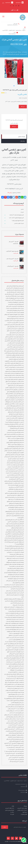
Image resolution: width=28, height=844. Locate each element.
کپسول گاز (19, 499)
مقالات (13, 806)
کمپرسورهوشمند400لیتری (17, 607)
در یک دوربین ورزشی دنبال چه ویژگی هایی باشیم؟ (15, 419)
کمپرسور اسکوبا (16, 532)
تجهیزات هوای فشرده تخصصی (16, 650)
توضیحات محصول (21, 137)
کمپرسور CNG (16, 300)
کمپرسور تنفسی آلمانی (15, 509)
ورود (12, 10)
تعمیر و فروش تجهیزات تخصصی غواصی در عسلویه (14, 482)
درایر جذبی (15, 646)
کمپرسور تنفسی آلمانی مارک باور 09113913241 (10, 54)
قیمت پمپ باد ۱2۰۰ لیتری (17, 709)
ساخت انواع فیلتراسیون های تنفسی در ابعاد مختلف (14, 683)
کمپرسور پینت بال (11, 308)
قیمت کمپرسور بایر (18, 463)
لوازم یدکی (10, 548)
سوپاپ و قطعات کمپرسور (17, 554)
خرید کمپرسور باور (18, 473)
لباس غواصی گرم (10, 564)
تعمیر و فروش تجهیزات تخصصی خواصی (14, 320)
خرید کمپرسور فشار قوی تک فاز (16, 697)
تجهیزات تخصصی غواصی (22, 810)
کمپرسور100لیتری (18, 581)
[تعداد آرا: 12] (1, 92)
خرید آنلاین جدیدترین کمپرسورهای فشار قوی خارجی (15, 694)
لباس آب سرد (14, 499)
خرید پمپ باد (19, 711)
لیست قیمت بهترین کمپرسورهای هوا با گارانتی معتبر (15, 702)
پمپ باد (13, 473)
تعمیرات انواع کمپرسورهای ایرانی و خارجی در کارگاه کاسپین (14, 438)
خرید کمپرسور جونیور (15, 471)
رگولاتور (16, 481)
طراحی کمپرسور (9, 607)
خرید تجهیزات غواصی (17, 593)
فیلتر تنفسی (17, 625)
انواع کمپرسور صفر (15, 526)
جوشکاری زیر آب (19, 349)
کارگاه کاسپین (11, 296)
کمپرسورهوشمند (4, 587)
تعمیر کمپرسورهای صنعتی (16, 359)
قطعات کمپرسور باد (17, 542)
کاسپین (12, 286)
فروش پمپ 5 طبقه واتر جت (15, 727)
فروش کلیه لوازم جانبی (16, 540)
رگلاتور (19, 481)
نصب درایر (14, 711)
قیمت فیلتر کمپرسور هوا (16, 644)
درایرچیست (17, 558)
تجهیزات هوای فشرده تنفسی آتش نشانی (15, 332)
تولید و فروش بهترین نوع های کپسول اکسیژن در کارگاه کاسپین (15, 444)
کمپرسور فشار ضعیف (19, 550)
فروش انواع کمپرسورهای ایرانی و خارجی (15, 371)
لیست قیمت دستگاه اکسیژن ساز (14, 404)
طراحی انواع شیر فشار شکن (16, 656)
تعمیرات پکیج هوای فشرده (16, 302)
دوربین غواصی (10, 731)
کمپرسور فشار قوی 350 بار (19, 678)
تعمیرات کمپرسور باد (19, 511)
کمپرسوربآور (18, 489)
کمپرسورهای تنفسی (12, 601)
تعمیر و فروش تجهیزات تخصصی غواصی (14, 326)
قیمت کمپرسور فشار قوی (16, 428)
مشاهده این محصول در (14, 193)
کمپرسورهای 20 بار (18, 735)
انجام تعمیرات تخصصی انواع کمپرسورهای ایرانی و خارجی (15, 396)
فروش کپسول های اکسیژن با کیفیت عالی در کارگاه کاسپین (14, 423)
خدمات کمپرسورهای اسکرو (16, 579)
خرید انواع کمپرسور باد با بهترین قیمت (15, 662)
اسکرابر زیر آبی (20, 477)
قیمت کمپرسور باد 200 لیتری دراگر (15, 689)
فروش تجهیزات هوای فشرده (17, 314)
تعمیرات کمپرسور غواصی (15, 292)
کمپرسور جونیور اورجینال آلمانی (17, 739)
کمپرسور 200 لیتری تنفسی (14, 753)
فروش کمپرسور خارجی (12, 595)
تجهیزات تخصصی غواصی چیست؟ (13, 676)
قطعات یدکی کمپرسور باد (15, 495)
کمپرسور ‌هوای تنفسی (15, 530)
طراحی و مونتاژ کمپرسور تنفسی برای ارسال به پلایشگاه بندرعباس (14, 350)
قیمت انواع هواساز (18, 633)
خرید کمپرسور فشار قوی (18, 448)
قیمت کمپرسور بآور (18, 453)
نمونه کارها (25, 812)
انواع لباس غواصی (11, 625)
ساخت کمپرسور (17, 605)
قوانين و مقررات (24, 814)
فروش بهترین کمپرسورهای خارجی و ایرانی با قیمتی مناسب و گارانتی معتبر (14, 373)
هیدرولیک (10, 526)
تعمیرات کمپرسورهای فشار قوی (16, 572)
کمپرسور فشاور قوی (11, 511)
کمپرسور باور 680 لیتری (19, 725)
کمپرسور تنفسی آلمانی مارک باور (17, 751)
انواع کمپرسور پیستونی (16, 304)
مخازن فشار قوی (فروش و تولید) (11, 52)
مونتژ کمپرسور (16, 611)
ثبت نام (15, 10)
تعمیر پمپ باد (9, 556)
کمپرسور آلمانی (18, 440)
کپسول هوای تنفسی (11, 493)
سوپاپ (21, 509)
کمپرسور (22, 286)
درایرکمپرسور (18, 715)
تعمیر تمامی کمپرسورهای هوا (16, 398)
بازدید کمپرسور (10, 300)
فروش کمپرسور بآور (17, 461)
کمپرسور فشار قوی (17, 286)
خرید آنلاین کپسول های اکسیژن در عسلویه (15, 399)
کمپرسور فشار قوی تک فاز (16, 700)
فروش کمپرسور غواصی (12, 290)
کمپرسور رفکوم (13, 546)
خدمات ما (12, 812)
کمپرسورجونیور (19, 546)
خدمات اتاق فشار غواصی (17, 577)
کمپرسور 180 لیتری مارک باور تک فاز (16, 761)
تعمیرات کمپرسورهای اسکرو (15, 430)
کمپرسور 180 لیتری (19, 757)
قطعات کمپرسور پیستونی (16, 505)
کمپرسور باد (14, 501)
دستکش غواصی (18, 467)
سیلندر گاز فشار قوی (18, 516)
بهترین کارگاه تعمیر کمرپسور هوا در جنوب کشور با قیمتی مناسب (14, 410)
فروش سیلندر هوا (18, 493)
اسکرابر (21, 469)
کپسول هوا (19, 570)
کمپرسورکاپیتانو (18, 534)
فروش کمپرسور (12, 481)
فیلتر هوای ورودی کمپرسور (13, 658)
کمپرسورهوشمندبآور (10, 599)
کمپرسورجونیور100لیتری (17, 585)
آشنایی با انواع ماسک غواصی (14, 436)
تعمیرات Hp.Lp (12, 534)
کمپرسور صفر (18, 524)
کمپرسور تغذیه (16, 377)
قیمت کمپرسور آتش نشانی (18, 455)
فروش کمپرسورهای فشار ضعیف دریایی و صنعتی (14, 315)
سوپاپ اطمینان (16, 564)
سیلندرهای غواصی (11, 520)
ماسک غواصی (12, 463)
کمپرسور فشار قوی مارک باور (15, 536)
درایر (20, 530)
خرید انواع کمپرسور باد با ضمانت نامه (14, 720)
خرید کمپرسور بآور (10, 448)
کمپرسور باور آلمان (10, 542)
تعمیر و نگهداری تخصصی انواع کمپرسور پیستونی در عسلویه (14, 366)
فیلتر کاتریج (19, 574)
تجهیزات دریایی (12, 467)
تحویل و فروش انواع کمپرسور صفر (13, 538)
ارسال (5, 827)
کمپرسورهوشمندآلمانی (18, 599)
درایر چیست (14, 707)
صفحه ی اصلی (24, 52)
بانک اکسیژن (12, 725)
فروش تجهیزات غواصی (18, 296)
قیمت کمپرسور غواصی (12, 294)
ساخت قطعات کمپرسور (13, 631)
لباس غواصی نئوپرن (10, 719)
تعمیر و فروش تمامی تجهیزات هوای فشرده (14, 484)
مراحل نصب (20, 298)
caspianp (15, 603)
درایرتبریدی (19, 646)
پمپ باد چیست (14, 713)
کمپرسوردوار (14, 570)
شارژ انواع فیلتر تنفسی (12, 613)
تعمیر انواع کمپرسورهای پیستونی (15, 355)
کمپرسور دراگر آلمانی (17, 731)
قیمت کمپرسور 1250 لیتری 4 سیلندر (14, 614)
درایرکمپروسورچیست (18, 705)
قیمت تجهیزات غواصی (17, 459)
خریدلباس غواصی (19, 613)
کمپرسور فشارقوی (19, 583)
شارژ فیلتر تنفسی (14, 591)
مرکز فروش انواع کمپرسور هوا (15, 663)
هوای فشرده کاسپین (13, 288)
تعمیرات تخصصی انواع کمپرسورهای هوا (14, 425)
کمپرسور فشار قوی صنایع (16, 442)
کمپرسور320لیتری (11, 550)
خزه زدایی (14, 469)
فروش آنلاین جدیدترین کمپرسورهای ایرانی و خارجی (14, 687)
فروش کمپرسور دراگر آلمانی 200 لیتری (16, 728)
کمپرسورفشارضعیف (18, 587)
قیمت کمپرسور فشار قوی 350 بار (15, 668)
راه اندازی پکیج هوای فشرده (12, 298)
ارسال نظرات (22, 141)
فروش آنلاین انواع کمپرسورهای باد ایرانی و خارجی (14, 685)
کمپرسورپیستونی (11, 587)
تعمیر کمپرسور (11, 562)
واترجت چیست (19, 648)
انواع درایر (10, 615)
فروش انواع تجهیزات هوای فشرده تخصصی (15, 651)
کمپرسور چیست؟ (13, 322)
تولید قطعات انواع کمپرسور (16, 674)
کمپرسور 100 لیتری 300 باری (18, 680)
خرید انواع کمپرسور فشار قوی (15, 682)
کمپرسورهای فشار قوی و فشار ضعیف (14, 627)
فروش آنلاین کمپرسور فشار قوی (15, 696)
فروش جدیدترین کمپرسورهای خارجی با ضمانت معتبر (16, 641)
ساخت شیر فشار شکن (15, 660)
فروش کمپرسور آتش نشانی (15, 451)
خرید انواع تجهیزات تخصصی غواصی (15, 307)
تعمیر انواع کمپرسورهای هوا (16, 392)
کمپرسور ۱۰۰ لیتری (20, 745)
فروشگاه (19, 52)
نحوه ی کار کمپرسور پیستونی (12, 325)
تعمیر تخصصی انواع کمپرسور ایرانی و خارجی (16, 431)
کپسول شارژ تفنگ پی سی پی (16, 491)
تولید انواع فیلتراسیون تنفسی (14, 692)
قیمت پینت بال (12, 465)
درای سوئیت (19, 501)
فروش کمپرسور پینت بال (12, 477)
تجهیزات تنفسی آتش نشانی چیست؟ (15, 637)
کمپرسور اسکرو (18, 416)
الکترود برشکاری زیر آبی (17, 723)
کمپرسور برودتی (16, 755)
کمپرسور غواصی (19, 290)
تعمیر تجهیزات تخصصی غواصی (14, 335)
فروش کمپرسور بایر (18, 465)
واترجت (11, 577)
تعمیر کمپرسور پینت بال (18, 566)
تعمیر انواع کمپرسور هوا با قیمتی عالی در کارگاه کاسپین (15, 393)
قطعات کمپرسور (19, 294)
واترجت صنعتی (18, 635)
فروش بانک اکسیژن (12, 390)
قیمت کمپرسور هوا (17, 623)
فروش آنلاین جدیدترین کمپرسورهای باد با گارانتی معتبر (15, 417)
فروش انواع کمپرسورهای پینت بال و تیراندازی (15, 328)
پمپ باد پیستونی (18, 560)
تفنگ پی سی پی (15, 487)
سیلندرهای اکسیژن (18, 737)
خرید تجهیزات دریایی (18, 719)
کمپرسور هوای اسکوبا (16, 507)
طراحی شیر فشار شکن (14, 609)
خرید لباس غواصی (9, 585)
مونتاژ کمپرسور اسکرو (18, 562)
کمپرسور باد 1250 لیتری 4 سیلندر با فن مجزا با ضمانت (14, 618)
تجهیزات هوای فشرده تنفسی (17, 331)
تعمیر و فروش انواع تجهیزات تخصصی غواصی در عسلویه (14, 380)
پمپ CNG (18, 469)
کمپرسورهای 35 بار (19, 743)
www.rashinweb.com (19, 841)
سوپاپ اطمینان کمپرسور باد (17, 548)
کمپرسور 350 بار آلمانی (16, 556)
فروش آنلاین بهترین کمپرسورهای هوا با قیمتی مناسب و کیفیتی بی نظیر (15, 629)
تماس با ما (12, 814)
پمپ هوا (13, 475)
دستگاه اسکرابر (18, 475)
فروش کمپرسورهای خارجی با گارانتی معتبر (16, 360)
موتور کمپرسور (12, 617)
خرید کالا (22, 107)
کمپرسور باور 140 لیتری (16, 747)
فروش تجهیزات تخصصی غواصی (16, 339)
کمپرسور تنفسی (18, 345)
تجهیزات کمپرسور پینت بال (15, 306)
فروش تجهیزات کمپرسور (22, 808)
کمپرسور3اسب (20, 591)
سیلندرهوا (11, 532)
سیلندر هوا (14, 489)
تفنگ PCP (20, 487)
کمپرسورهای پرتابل (18, 568)
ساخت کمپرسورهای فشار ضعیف (15, 616)
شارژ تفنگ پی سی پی (17, 497)
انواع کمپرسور (10, 424)
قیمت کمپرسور (15, 479)
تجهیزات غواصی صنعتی (16, 457)
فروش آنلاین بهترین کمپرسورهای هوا (14, 408)
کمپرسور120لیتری (18, 520)
